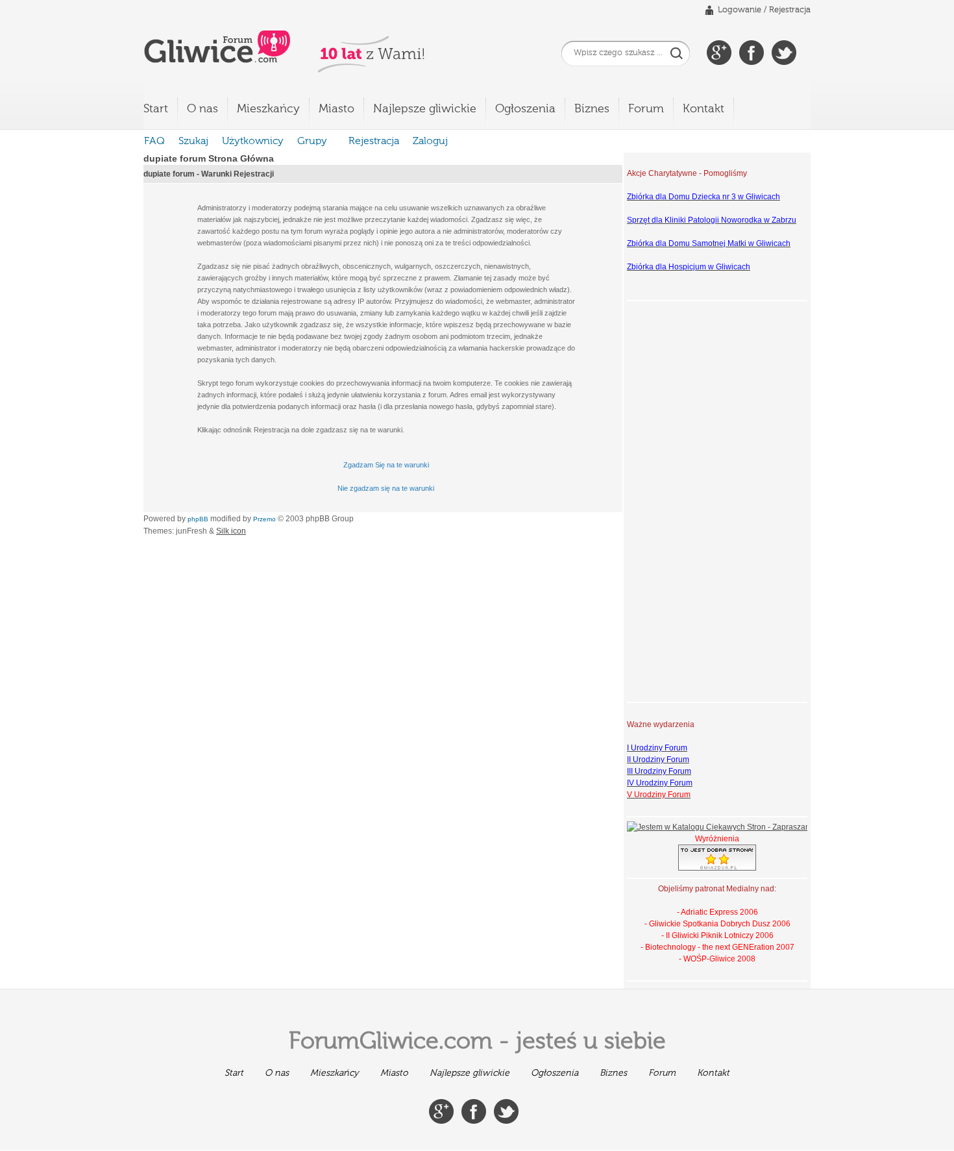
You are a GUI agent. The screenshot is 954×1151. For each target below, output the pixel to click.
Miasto (336, 109)
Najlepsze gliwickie (424, 109)
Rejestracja (790, 10)
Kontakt (703, 109)
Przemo (264, 519)
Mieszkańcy (268, 109)
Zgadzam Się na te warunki (386, 465)
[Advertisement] (679, 500)
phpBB (198, 519)
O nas (202, 109)
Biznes (591, 109)
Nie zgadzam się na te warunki (385, 488)
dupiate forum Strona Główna (208, 158)
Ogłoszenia (525, 109)
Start (155, 109)
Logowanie (739, 10)
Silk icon (231, 531)
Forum (646, 109)
